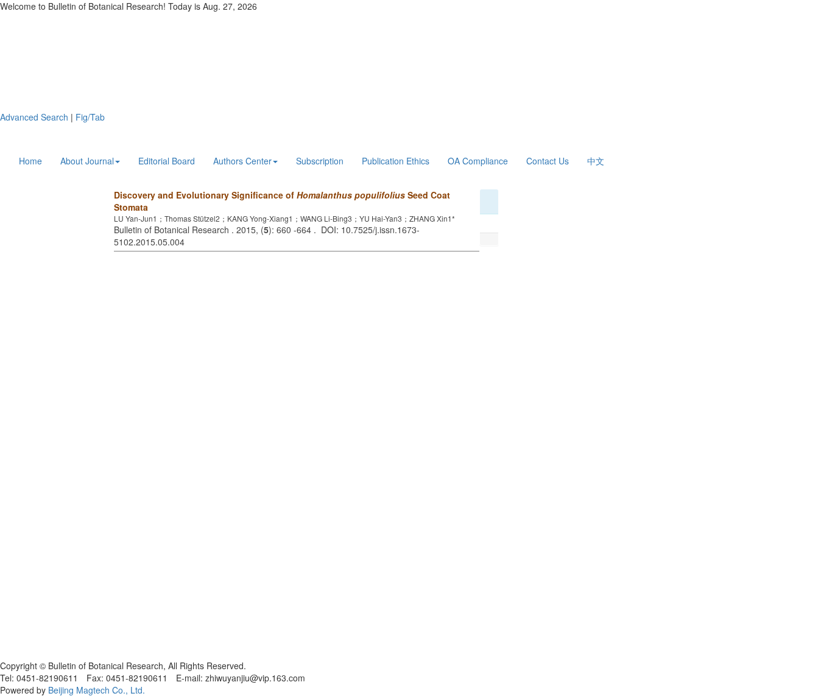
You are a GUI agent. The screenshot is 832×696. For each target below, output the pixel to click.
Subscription (320, 161)
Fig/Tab (90, 117)
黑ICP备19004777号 (39, 653)
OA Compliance (478, 161)
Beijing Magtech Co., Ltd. (96, 690)
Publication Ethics (395, 161)
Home (30, 161)
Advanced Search (34, 117)
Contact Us (547, 161)
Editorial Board (166, 161)
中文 (595, 161)
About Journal (87, 161)
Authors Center (242, 161)
